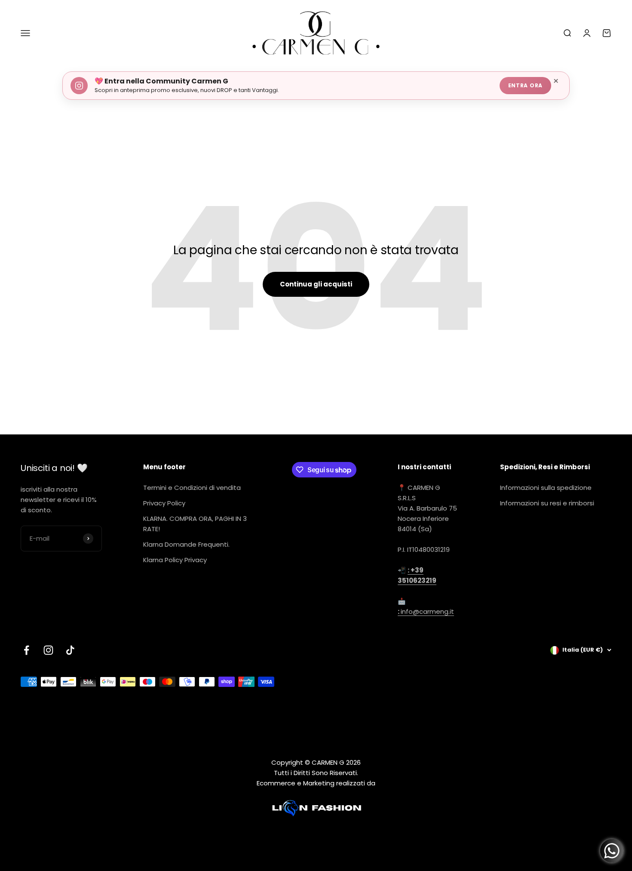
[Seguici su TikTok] (70, 650)
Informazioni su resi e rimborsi (547, 503)
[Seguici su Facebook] (26, 650)
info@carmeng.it (426, 611)
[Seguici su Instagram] (48, 650)
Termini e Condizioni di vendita (192, 487)
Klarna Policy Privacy (175, 559)
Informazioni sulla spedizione (546, 487)
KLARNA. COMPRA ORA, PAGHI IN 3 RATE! (195, 523)
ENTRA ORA (525, 85)
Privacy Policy (164, 503)
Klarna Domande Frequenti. (186, 544)
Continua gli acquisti (316, 284)
